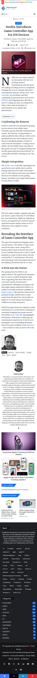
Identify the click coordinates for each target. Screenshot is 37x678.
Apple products (7, 292)
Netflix (4, 100)
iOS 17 (12, 569)
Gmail (25, 562)
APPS (4, 609)
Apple (14, 552)
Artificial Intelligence (9, 555)
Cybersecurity (15, 559)
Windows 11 (6, 592)
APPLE (22, 19)
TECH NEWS (7, 603)
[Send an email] (16, 45)
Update (27, 586)
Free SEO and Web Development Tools (22, 652)
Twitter (19, 586)
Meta (12, 572)
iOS (27, 565)
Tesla (4, 586)
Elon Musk (6, 562)
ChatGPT (5, 559)
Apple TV (21, 552)
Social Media (6, 582)
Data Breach (26, 559)
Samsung (21, 579)
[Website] (18, 428)
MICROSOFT (7, 622)
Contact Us (5, 656)
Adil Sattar (13, 45)
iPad (3, 355)
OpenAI (5, 579)
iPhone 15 (28, 569)
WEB (4, 616)
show (12, 116)
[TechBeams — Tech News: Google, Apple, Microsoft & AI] (9, 8)
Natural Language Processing (12, 575)
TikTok (11, 586)
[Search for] (35, 13)
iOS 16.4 (5, 569)
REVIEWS (6, 638)
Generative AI (16, 562)
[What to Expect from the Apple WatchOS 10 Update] (27, 503)
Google (5, 565)
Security (29, 579)
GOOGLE (6, 612)
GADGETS (6, 631)
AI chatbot (10, 548)
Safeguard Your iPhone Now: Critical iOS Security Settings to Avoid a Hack (8, 513)
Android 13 (6, 552)
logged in (13, 490)
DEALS (5, 635)
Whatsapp (28, 589)
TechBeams (17, 582)
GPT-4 (12, 565)
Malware (5, 572)
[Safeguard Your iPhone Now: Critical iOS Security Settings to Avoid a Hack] (9, 503)
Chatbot (26, 555)
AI (3, 548)
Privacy (12, 579)
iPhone (8, 355)
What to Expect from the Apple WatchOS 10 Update (27, 512)
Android (27, 548)
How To (5, 628)
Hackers (19, 565)
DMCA (10, 659)
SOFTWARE (7, 625)
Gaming (29, 352)
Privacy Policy (30, 656)
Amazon (19, 548)
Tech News (27, 582)
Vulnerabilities (7, 589)
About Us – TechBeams (21, 659)
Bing (19, 555)
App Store (30, 325)
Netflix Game (10, 165)
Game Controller (16, 315)
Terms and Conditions (17, 656)
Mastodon (6, 652)
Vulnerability (18, 589)
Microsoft (20, 572)
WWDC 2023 (17, 592)
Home (16, 19)
